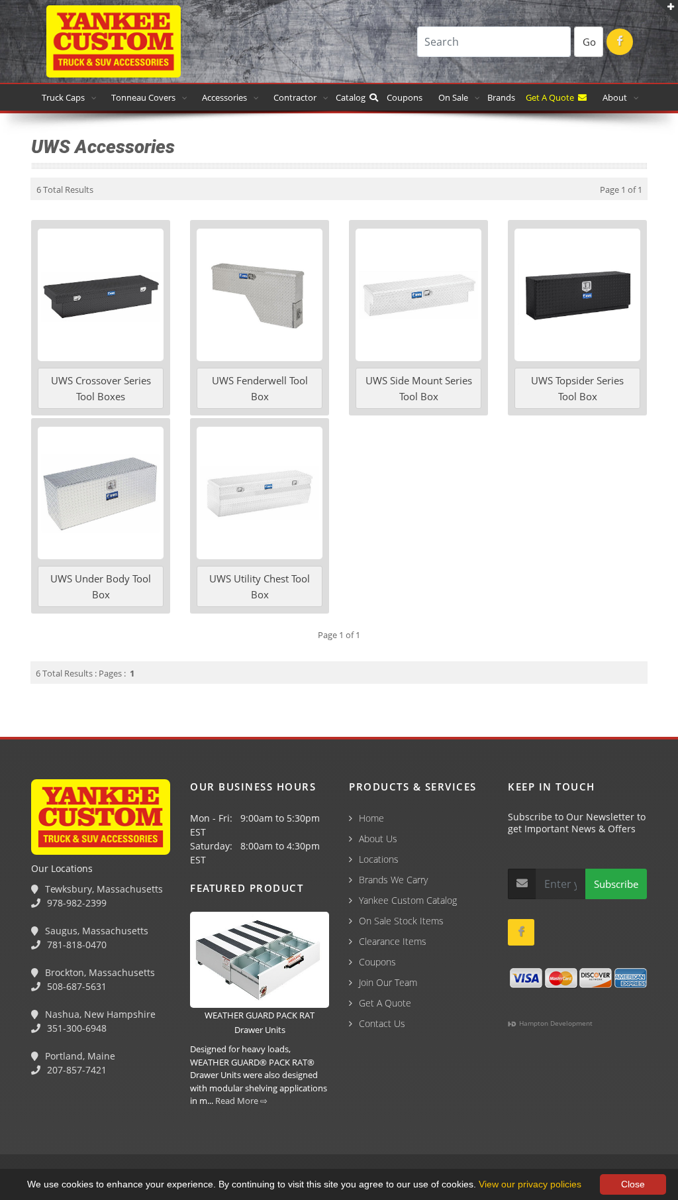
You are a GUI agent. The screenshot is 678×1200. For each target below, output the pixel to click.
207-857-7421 (75, 1070)
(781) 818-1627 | (125, 1128)
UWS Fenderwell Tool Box (260, 388)
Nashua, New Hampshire (99, 1014)
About (615, 97)
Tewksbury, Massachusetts (102, 889)
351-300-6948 (75, 1028)
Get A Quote (552, 97)
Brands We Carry (393, 879)
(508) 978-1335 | (208, 1128)
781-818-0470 (75, 944)
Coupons (404, 97)
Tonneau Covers (143, 97)
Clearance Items (392, 941)
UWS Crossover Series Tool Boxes (101, 388)
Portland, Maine (78, 1056)
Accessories (224, 97)
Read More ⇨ (241, 1101)
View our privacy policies (530, 1184)
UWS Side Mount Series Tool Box (418, 388)
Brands (502, 97)
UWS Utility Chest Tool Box (259, 586)
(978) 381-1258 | (41, 1128)
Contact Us (382, 1023)
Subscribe (616, 884)
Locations (379, 859)
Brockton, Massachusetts (98, 972)
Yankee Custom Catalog (408, 900)
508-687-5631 (75, 986)
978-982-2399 (75, 903)
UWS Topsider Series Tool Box (577, 388)
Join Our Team (388, 982)
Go (589, 41)
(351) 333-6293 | (292, 1128)
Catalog (352, 97)
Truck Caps (63, 97)
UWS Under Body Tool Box (100, 586)
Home (371, 818)
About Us (378, 838)
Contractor (294, 97)
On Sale (453, 97)
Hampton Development (555, 1023)
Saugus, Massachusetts (95, 930)
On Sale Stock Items (401, 920)
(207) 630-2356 (370, 1128)
